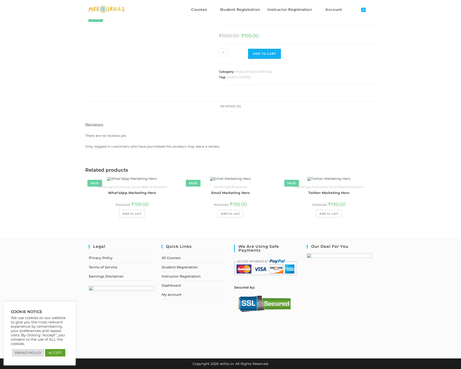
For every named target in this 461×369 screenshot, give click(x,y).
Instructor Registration (181, 276)
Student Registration (180, 267)
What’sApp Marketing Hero (132, 193)
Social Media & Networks (149, 187)
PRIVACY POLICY (28, 353)
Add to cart (131, 213)
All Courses (171, 258)
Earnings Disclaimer (106, 276)
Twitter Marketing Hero (328, 193)
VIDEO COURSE (239, 77)
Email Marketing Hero (230, 193)
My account (172, 294)
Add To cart (264, 53)
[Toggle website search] (374, 9)
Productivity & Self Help (253, 71)
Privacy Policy (101, 258)
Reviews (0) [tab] (230, 106)
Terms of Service (103, 267)
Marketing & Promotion (114, 187)
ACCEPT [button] (55, 353)
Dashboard (171, 285)
